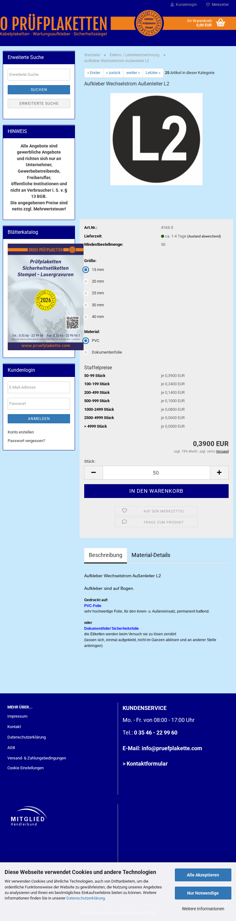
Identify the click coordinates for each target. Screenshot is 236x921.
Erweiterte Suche (39, 103)
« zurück (113, 72)
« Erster (93, 72)
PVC (95, 340)
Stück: (89, 461)
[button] (93, 473)
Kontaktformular (147, 763)
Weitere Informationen (203, 908)
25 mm (98, 293)
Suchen (39, 90)
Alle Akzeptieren (203, 874)
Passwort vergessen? (26, 440)
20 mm (98, 281)
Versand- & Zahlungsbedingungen (36, 758)
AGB (11, 747)
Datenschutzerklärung (85, 898)
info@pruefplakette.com (172, 748)
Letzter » (153, 72)
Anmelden (39, 419)
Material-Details (151, 555)
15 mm (98, 269)
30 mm (98, 305)
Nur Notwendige (203, 893)
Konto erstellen (21, 432)
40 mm (98, 316)
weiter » (133, 72)
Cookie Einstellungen (25, 768)
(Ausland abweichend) (204, 236)
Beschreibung (105, 555)
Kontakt (14, 726)
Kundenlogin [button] (185, 4)
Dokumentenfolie (107, 352)
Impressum (17, 716)
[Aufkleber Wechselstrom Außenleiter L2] (156, 138)
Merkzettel (219, 4)
